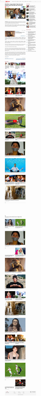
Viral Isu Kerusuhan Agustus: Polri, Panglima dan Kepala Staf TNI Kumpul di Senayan (32, 35)
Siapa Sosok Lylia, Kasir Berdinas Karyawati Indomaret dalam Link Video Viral (32, 43)
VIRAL (27, 1)
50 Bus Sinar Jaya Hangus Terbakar (32, 51)
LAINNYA (30, 1)
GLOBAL (23, 1)
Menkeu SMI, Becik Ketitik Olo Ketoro (9, 58)
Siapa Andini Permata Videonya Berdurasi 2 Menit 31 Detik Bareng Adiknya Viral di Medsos (32, 48)
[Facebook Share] (22, 7)
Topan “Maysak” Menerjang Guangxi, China (31, 49)
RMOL (8, 56)
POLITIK (15, 1)
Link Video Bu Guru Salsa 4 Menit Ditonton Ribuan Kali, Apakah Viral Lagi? (32, 45)
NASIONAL (20, 1)
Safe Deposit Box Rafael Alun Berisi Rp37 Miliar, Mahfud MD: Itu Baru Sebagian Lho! (20, 59)
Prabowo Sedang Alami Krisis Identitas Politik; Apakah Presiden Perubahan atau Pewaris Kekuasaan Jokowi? (32, 37)
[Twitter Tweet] (23, 7)
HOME (13, 1)
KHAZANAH (25, 1)
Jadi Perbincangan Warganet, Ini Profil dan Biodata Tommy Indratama (31, 40)
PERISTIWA (18, 1)
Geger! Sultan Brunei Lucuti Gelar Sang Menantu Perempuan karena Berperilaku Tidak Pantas (32, 32)
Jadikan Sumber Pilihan (15, 19)
